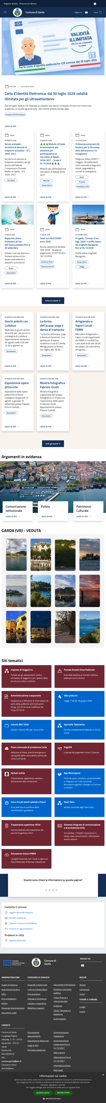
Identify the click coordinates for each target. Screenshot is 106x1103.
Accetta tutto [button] (43, 1093)
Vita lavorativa (34, 994)
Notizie (12, 86)
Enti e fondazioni (9, 998)
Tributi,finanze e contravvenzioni (61, 999)
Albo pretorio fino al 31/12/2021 (62, 1059)
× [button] (103, 1075)
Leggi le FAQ (33, 1045)
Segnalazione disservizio (38, 1040)
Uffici (4, 994)
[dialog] (53, 1087)
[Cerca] (100, 12)
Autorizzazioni (60, 1018)
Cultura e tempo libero (37, 989)
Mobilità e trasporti (36, 1008)
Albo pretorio (59, 1052)
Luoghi (82, 1006)
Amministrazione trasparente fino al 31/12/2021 (62, 1044)
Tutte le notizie (51, 300)
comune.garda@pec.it (11, 1061)
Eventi (82, 1011)
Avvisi (12, 135)
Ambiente (58, 1005)
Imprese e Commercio (37, 998)
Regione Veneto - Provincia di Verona (20, 3)
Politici (4, 1003)
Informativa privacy (62, 1065)
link (78, 1087)
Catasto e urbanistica (37, 1003)
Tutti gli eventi (51, 443)
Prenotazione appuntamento (34, 1034)
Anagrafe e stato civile (37, 984)
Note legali (58, 1070)
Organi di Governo (9, 984)
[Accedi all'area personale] (95, 3)
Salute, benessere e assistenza (62, 1012)
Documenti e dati (9, 1012)
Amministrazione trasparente (61, 1034)
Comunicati (84, 989)
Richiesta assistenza (36, 1050)
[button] (53, 1098)
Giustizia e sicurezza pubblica (62, 991)
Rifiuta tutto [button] (63, 1093)
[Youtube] (85, 12)
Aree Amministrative (11, 989)
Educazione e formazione (64, 984)
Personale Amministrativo (13, 1008)
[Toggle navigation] (5, 12)
